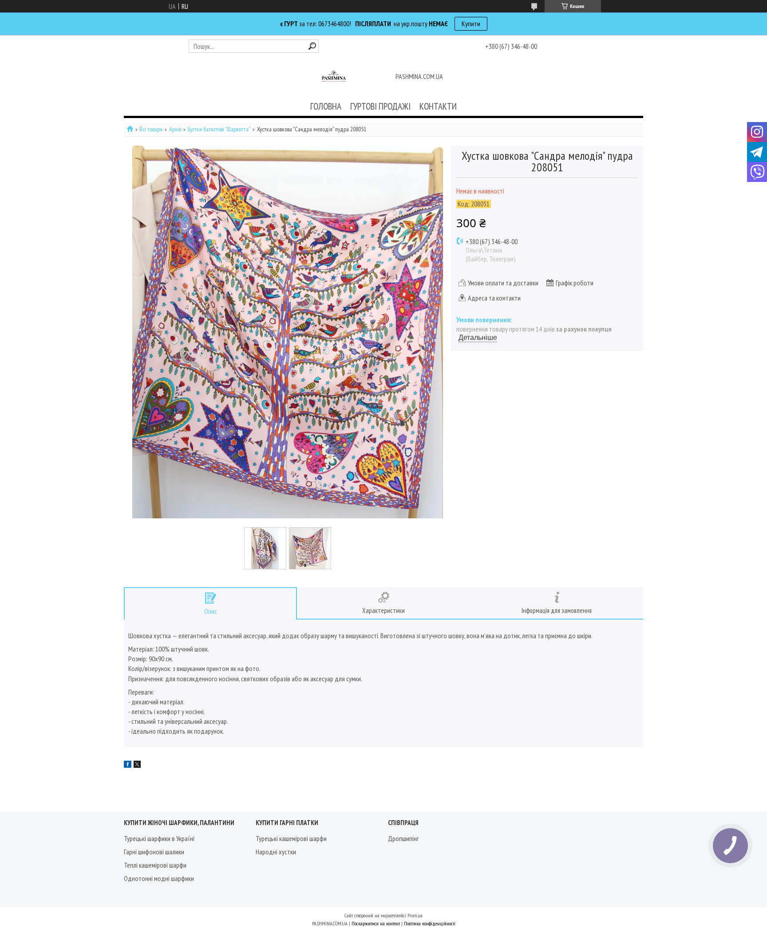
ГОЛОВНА (325, 106)
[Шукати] (312, 45)
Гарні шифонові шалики (154, 851)
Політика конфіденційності (429, 923)
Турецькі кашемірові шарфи (291, 838)
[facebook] (127, 765)
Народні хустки (276, 851)
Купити (471, 23)
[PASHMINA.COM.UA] (333, 77)
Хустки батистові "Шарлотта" (218, 129)
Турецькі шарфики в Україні (159, 838)
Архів (175, 129)
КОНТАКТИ (438, 106)
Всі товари (150, 129)
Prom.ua (415, 915)
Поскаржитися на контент (376, 923)
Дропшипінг (403, 838)
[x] (137, 765)
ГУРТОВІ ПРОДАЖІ (380, 106)
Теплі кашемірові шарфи (155, 865)
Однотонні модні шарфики (159, 878)
